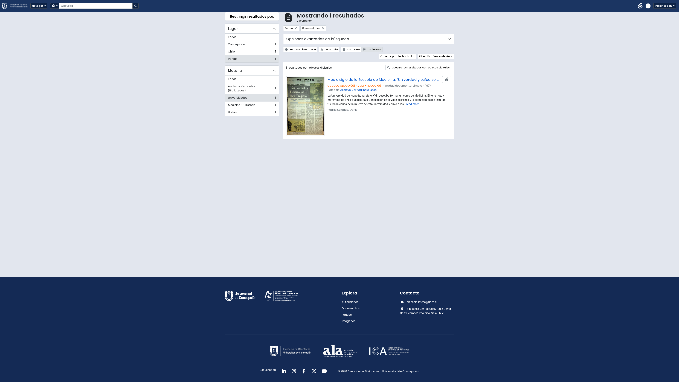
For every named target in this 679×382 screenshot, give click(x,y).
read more (412, 104)
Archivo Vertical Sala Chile (358, 90)
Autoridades (350, 302)
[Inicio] (16, 5)
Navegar (38, 6)
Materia (235, 70)
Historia (252, 113)
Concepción (252, 45)
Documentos (351, 308)
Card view (353, 49)
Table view (374, 49)
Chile (252, 52)
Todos (232, 37)
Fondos (347, 315)
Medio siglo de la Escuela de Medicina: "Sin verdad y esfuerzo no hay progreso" (384, 79)
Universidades (252, 99)
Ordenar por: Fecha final (396, 56)
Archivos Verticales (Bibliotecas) (252, 88)
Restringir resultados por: (252, 16)
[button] (640, 6)
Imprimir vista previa (302, 49)
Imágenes (348, 321)
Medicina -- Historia (252, 106)
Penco (252, 59)
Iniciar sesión (663, 6)
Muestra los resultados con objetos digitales (420, 67)
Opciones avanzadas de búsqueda (317, 38)
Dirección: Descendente (434, 56)
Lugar (233, 28)
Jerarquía (331, 49)
